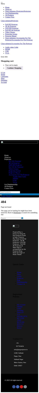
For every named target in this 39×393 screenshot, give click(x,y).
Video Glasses (10, 32)
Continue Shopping (14, 68)
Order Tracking (20, 309)
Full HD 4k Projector (12, 30)
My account (21, 305)
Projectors (27, 11)
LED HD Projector (11, 28)
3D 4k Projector (10, 26)
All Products (9, 15)
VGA (7, 53)
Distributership (22, 282)
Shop (19, 274)
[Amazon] (25, 386)
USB (7, 51)
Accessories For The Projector (22, 40)
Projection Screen (11, 34)
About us (8, 9)
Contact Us (21, 284)
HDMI (7, 49)
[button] (3, 73)
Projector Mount (10, 36)
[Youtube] (21, 386)
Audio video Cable (11, 47)
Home (7, 7)
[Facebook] (13, 386)
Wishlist (20, 307)
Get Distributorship (11, 13)
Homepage (17, 213)
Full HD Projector (11, 24)
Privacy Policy (19, 327)
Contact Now (9, 17)
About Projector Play (20, 278)
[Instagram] (17, 386)
